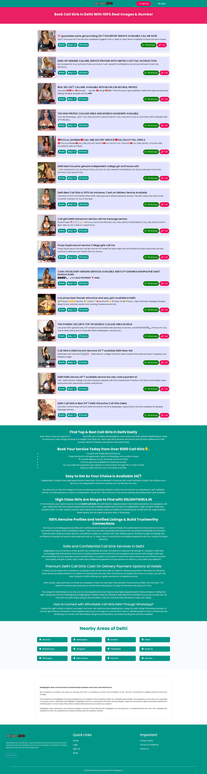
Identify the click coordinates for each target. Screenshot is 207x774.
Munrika (148, 658)
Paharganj (47, 658)
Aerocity (46, 639)
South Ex (149, 649)
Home (76, 740)
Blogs (75, 752)
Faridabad (116, 649)
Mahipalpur (81, 639)
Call (163, 45)
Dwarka (114, 639)
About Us (144, 748)
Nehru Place (82, 658)
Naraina (114, 658)
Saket (147, 639)
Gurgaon (80, 649)
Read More (11, 755)
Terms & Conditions (149, 744)
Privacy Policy (146, 740)
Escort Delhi (76, 436)
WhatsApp (149, 45)
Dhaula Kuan (48, 649)
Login (163, 3)
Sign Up (145, 3)
